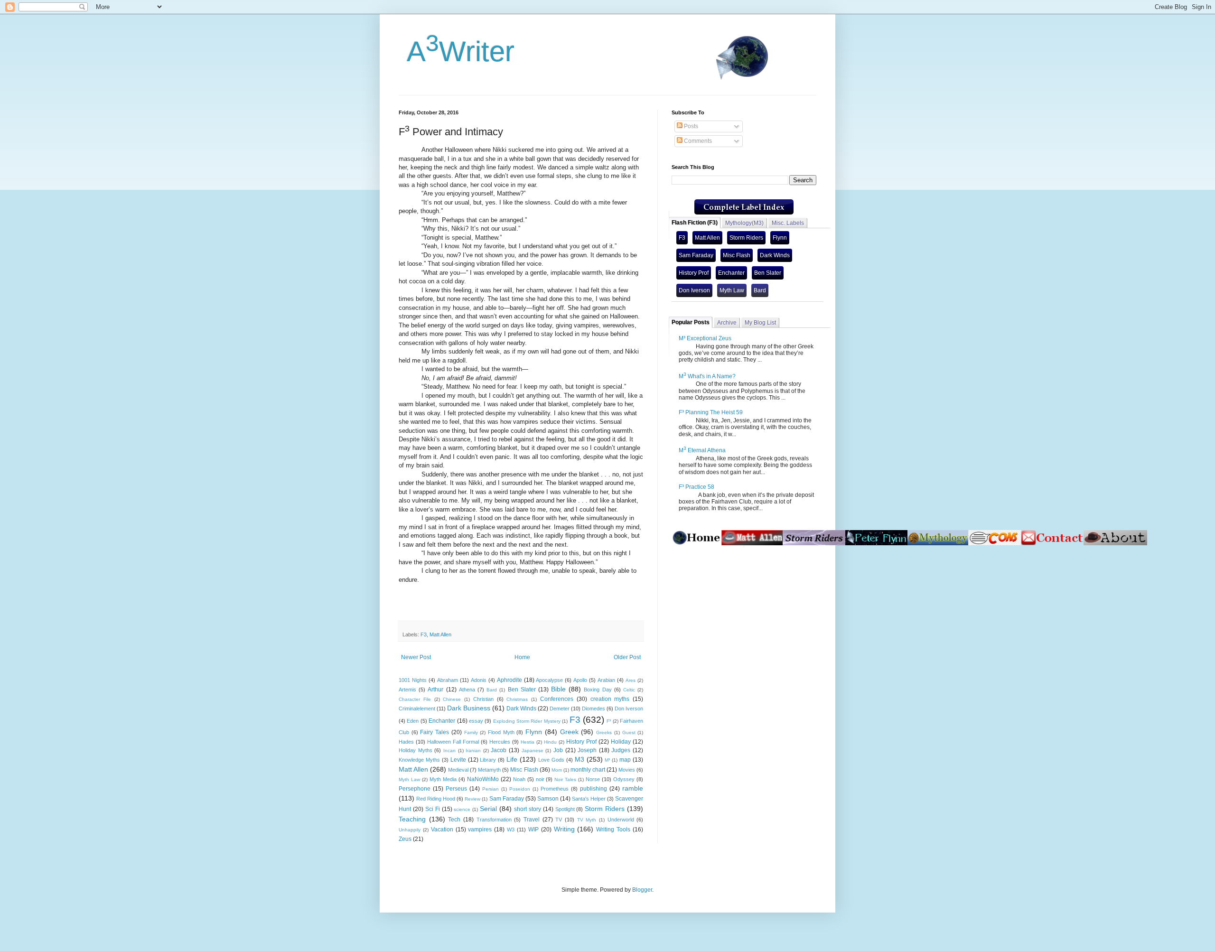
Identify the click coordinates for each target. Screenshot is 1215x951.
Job (558, 750)
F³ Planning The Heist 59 (711, 412)
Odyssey (624, 779)
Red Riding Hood (435, 799)
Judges (620, 750)
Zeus (405, 839)
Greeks (604, 732)
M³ (607, 760)
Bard (491, 689)
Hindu (550, 742)
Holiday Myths (415, 750)
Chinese (452, 699)
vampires (480, 829)
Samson (548, 798)
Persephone (414, 788)
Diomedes (593, 708)
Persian (490, 789)
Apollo (580, 680)
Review (472, 799)
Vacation (442, 829)
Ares (631, 680)
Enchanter (442, 721)
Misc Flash (524, 769)
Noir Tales (565, 779)
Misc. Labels (788, 223)
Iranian (473, 750)
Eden (413, 721)
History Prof (581, 741)
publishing (593, 788)
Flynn (533, 732)
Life (511, 759)
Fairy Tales (434, 732)
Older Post (627, 657)
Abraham (447, 680)
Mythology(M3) (744, 223)
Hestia (527, 742)
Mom (556, 770)
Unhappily (410, 829)
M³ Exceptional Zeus (705, 338)
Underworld (621, 819)
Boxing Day (597, 689)
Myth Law (409, 779)
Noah (519, 779)
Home (522, 657)
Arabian (606, 680)
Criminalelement (417, 708)
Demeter (560, 708)
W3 (510, 829)
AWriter (456, 51)
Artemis (407, 689)
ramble (632, 788)
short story (527, 809)
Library (488, 760)
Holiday (621, 741)
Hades (406, 742)
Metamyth (489, 770)
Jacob (498, 750)
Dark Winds (521, 708)
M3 (579, 759)
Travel (531, 819)
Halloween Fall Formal (453, 742)
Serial (488, 808)
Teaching (412, 819)
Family (471, 732)
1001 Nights (413, 680)
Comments (697, 141)
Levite (458, 759)
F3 (424, 634)
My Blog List (760, 322)
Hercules (499, 742)
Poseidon (519, 789)
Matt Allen (440, 634)
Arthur (435, 689)
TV (558, 819)
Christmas (517, 699)
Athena (467, 689)
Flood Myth (501, 732)
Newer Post (416, 657)
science (462, 809)
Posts (690, 126)
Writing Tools (613, 829)
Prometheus (555, 789)
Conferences (556, 699)
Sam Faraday (506, 798)
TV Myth (587, 819)
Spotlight (565, 809)
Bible (558, 689)
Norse (593, 779)
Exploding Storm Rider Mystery (527, 721)
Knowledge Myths (419, 760)
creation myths (610, 699)
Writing (564, 829)
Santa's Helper (589, 799)
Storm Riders (605, 808)
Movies (626, 770)
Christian (483, 699)
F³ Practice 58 (696, 487)
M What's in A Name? (707, 376)
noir (540, 779)
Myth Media (443, 779)
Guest (629, 732)
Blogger (642, 889)
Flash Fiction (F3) (695, 222)
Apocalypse (549, 680)
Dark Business (468, 708)
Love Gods (551, 760)
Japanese (532, 750)
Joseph (587, 750)
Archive (727, 322)
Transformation (494, 819)
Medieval (458, 770)
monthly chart (587, 769)
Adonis (478, 680)
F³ (609, 721)
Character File (415, 699)
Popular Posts (691, 322)
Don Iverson (629, 708)
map (625, 759)
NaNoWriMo (483, 779)
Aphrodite (509, 680)
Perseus (456, 788)
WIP (533, 829)
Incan (449, 750)
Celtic (629, 689)
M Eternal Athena (702, 450)
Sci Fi (432, 809)
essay (476, 721)
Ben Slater (522, 689)
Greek (569, 732)
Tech (454, 819)
